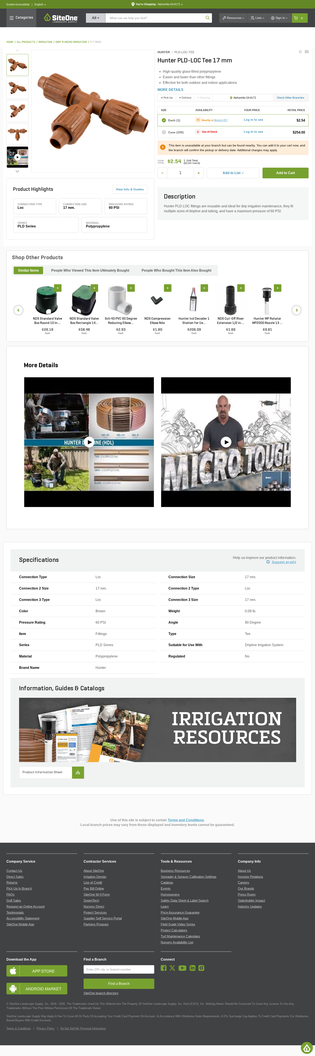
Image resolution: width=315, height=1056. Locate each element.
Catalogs (167, 882)
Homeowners (170, 894)
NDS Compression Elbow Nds (157, 321)
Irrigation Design (95, 876)
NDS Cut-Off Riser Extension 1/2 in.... (230, 321)
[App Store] (41, 971)
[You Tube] (183, 970)
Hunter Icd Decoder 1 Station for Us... (194, 321)
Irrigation (45, 42)
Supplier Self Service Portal (103, 918)
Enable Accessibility (18, 4)
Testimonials (15, 912)
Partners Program (96, 924)
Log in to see (253, 119)
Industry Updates (250, 906)
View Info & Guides (130, 189)
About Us (244, 870)
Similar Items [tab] (28, 270)
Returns (12, 882)
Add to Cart (285, 173)
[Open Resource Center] (307, 1048)
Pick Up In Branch (19, 888)
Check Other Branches (290, 97)
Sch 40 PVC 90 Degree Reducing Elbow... (121, 321)
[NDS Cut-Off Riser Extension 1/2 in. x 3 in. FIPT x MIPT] (230, 300)
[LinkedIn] (194, 970)
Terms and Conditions (186, 820)
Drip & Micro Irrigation (71, 42)
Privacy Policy (46, 1028)
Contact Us (14, 870)
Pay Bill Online (94, 888)
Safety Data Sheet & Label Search (184, 900)
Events (166, 888)
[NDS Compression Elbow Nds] (157, 300)
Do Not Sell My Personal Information (83, 1028)
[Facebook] (165, 970)
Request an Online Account (25, 906)
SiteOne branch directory (101, 993)
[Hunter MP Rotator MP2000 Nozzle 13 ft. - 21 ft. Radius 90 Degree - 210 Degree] (267, 300)
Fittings (95, 42)
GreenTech (91, 900)
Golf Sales (13, 900)
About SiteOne (94, 870)
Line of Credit (93, 882)
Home (10, 42)
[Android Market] (41, 988)
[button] (40, 4)
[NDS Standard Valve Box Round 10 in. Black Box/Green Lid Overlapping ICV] (47, 300)
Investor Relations (250, 876)
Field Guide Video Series (178, 924)
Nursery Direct (94, 906)
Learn (165, 906)
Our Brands (246, 888)
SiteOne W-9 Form (97, 894)
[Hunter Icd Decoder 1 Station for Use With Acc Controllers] (194, 300)
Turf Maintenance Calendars (180, 936)
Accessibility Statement (22, 918)
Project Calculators (174, 930)
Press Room (247, 894)
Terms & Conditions (18, 1028)
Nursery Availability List (177, 942)
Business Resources (175, 870)
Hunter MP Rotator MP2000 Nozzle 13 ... (267, 321)
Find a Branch (95, 959)
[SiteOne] (61, 21)
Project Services (95, 912)
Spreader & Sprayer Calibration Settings (188, 876)
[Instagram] (202, 970)
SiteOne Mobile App (20, 924)
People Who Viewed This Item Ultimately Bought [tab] (90, 270)
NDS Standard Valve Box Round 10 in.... (47, 321)
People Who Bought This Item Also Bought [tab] (176, 270)
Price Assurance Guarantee (180, 912)
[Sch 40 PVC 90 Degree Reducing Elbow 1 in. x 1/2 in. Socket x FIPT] (121, 300)
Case (176, 132)
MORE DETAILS (170, 90)
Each (174, 120)
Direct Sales (15, 876)
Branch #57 (221, 120)
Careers (243, 882)
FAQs (10, 894)
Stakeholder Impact (251, 900)
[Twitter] (173, 970)
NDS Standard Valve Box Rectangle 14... (84, 321)
